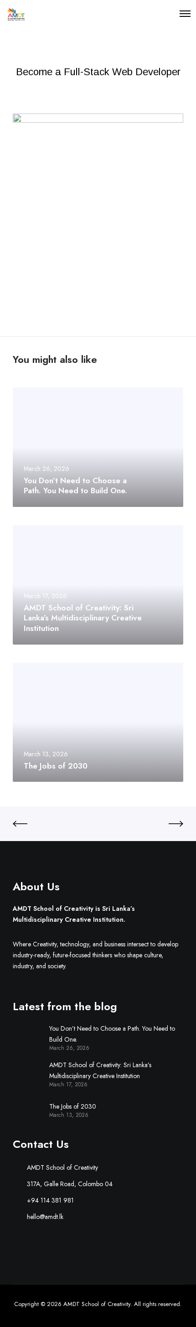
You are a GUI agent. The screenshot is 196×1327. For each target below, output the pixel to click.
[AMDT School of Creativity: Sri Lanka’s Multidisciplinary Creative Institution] (26, 1073)
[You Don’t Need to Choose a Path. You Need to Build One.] (26, 1037)
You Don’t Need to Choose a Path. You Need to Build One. (112, 1034)
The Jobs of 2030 (72, 1106)
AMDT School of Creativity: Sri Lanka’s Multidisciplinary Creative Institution (100, 1070)
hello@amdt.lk (45, 1216)
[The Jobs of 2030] (26, 1109)
